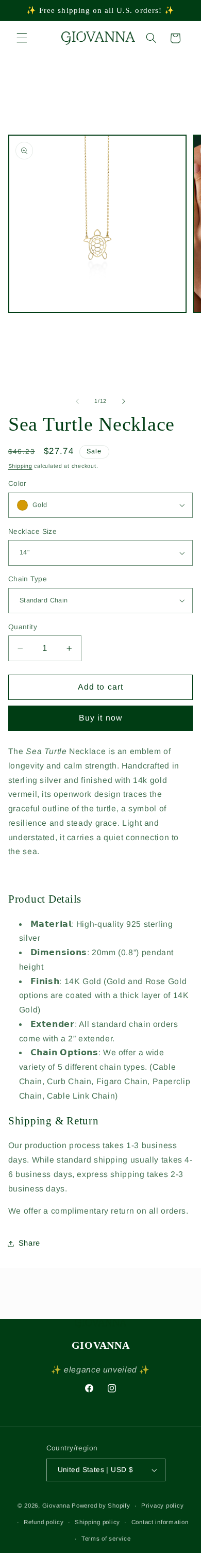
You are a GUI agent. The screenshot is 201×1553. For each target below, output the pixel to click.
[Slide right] (123, 401)
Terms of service (106, 1538)
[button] (22, 38)
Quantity (22, 627)
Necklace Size (32, 531)
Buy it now (100, 717)
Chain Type (27, 579)
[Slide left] (77, 401)
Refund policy (44, 1522)
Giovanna (56, 1505)
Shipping (20, 466)
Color (17, 483)
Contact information (160, 1522)
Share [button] (29, 1243)
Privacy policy (162, 1505)
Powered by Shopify (101, 1505)
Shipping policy (97, 1522)
